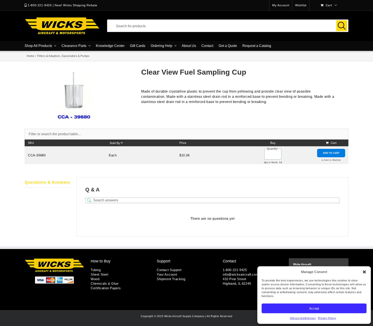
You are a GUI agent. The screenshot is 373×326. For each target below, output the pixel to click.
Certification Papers (106, 288)
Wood (95, 279)
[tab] (48, 182)
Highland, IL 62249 (237, 283)
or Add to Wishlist (331, 160)
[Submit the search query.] (341, 26)
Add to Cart (331, 153)
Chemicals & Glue (105, 283)
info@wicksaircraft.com (241, 274)
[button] (364, 272)
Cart (334, 143)
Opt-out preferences (303, 318)
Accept (314, 308)
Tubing (96, 270)
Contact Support (169, 270)
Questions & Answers (47, 182)
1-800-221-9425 (40, 5)
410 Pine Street (234, 279)
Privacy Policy (327, 318)
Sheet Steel (99, 274)
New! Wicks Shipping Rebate (76, 5)
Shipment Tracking (171, 279)
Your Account (167, 274)
